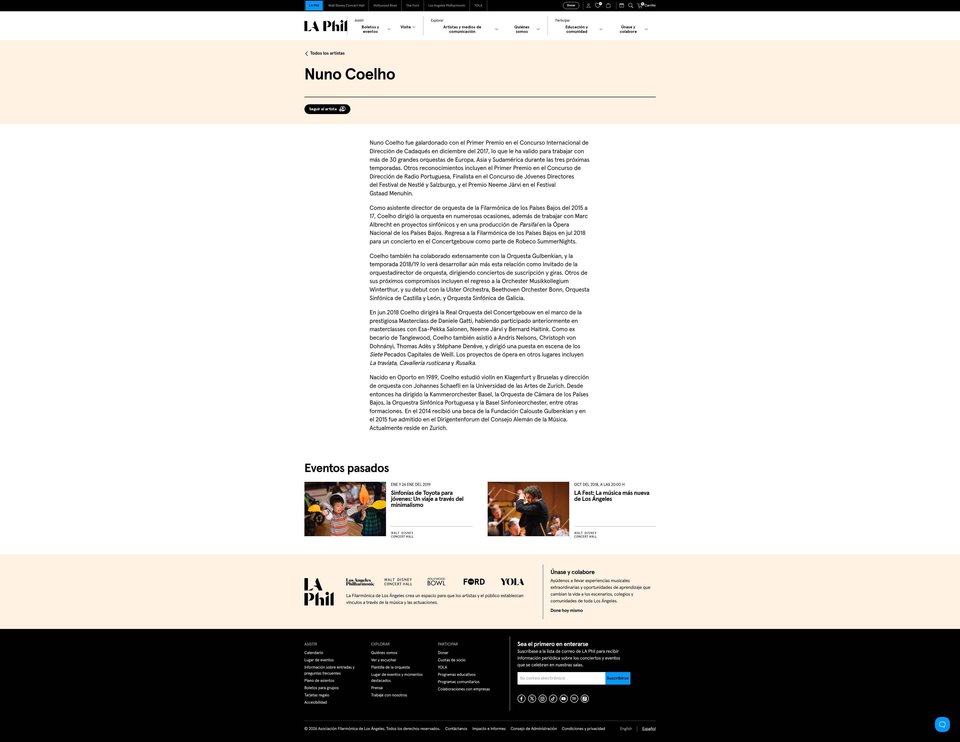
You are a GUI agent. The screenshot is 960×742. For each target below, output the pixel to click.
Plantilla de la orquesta (390, 668)
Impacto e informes (489, 729)
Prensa (377, 688)
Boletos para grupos (321, 688)
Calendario (313, 653)
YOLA (478, 5)
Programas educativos (457, 675)
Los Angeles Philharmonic (446, 5)
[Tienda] (609, 5)
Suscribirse (618, 678)
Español (649, 729)
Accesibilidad (315, 703)
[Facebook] (522, 699)
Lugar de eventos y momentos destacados (397, 678)
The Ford (412, 5)
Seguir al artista (323, 109)
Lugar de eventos (319, 660)
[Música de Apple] (585, 699)
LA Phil (314, 5)
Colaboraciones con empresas (464, 689)
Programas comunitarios (459, 682)
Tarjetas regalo (317, 695)
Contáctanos (456, 729)
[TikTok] (553, 699)
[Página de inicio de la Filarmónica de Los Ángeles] (325, 25)
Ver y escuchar (384, 660)
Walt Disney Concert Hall (346, 5)
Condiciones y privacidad (583, 729)
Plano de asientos (319, 681)
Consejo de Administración (534, 729)
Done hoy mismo (567, 610)
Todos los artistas (327, 53)
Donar (571, 5)
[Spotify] (574, 699)
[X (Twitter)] (532, 699)
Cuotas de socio (452, 660)
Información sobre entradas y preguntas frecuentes (329, 671)
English (626, 729)
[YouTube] (564, 699)
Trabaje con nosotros (389, 695)
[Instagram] (543, 699)
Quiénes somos (384, 653)
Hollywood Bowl (385, 5)
